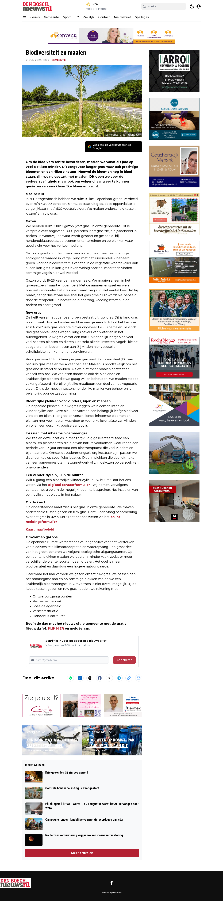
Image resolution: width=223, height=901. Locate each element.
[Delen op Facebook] (99, 678)
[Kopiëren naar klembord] (128, 678)
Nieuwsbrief (122, 17)
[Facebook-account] (111, 883)
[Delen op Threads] (89, 678)
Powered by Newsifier (111, 892)
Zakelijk (88, 17)
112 (77, 17)
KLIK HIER (56, 628)
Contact (104, 17)
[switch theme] (192, 6)
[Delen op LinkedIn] (80, 678)
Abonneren (124, 660)
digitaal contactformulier (69, 485)
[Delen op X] (109, 678)
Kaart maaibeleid (40, 529)
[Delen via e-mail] (138, 678)
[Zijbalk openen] (24, 17)
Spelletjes (142, 17)
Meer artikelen (82, 853)
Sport (67, 17)
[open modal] (199, 6)
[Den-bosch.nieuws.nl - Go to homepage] (15, 883)
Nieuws (34, 17)
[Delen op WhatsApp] (70, 678)
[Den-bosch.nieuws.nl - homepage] (38, 6)
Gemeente (51, 17)
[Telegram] (119, 678)
